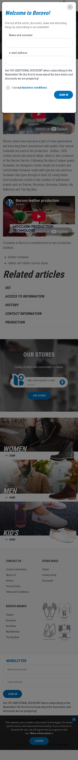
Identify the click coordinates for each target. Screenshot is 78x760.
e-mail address (18, 52)
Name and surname (21, 35)
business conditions (34, 87)
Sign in (63, 94)
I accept (29, 87)
